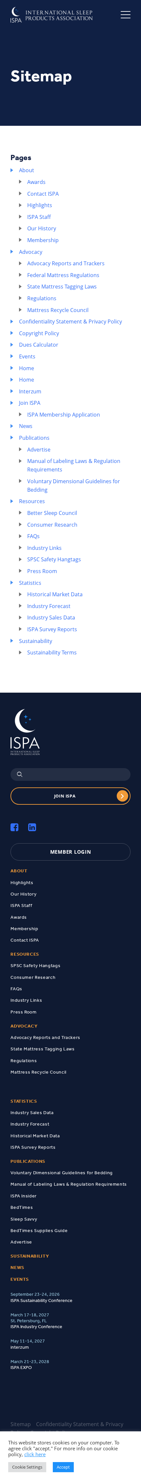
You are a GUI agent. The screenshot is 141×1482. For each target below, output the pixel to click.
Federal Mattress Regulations (63, 275)
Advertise (38, 449)
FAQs (33, 536)
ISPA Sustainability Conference (41, 1300)
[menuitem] (70, 871)
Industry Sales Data (51, 617)
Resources (32, 501)
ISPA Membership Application (63, 414)
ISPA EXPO (21, 1367)
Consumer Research (52, 524)
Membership (43, 240)
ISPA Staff (39, 217)
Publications (34, 437)
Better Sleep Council (52, 513)
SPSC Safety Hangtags (54, 559)
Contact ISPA (43, 193)
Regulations (41, 298)
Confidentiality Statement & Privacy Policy (70, 321)
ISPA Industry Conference (36, 1326)
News (25, 426)
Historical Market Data (55, 594)
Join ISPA (29, 402)
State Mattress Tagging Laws (62, 286)
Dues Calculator (38, 344)
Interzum (30, 391)
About (26, 170)
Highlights (39, 205)
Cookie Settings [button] (27, 1467)
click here (35, 1454)
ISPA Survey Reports (52, 629)
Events (27, 356)
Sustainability (35, 641)
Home (26, 368)
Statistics (30, 582)
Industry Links (44, 548)
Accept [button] (63, 1467)
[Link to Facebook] (14, 827)
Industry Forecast (48, 606)
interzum (19, 1347)
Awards (36, 182)
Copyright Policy (39, 333)
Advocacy (30, 251)
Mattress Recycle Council (58, 310)
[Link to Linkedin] (32, 827)
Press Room (42, 571)
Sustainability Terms (52, 652)
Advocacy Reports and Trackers (66, 263)
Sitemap (20, 1424)
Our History (41, 228)
